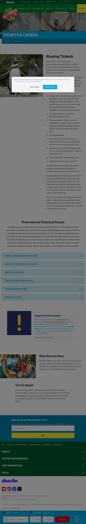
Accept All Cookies (50, 87)
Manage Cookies (34, 87)
